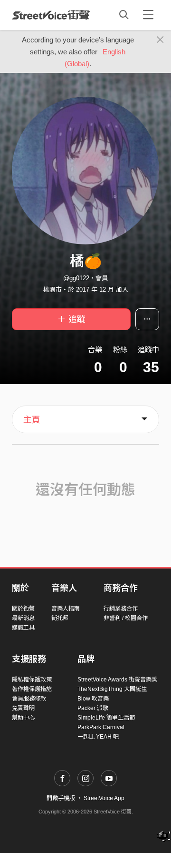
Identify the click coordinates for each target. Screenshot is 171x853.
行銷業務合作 (121, 608)
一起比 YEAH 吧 (98, 736)
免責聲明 (23, 708)
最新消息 (23, 618)
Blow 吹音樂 (93, 698)
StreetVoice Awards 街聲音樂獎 (117, 679)
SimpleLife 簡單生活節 (106, 717)
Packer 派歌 (92, 708)
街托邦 (59, 618)
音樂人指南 (65, 608)
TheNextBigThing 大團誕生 (112, 689)
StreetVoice (51, 15)
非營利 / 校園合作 (126, 618)
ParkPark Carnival (100, 727)
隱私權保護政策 (32, 679)
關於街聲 (23, 608)
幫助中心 (23, 717)
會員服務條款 (29, 698)
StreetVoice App (104, 798)
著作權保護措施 (32, 689)
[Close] (160, 40)
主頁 (31, 420)
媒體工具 (23, 627)
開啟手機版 (61, 798)
